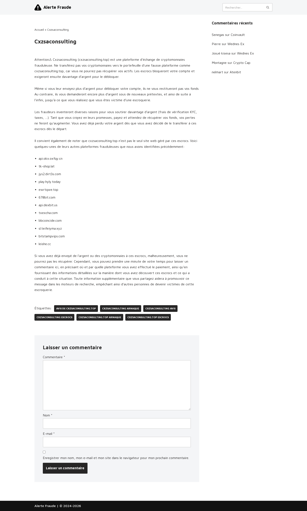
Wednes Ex (235, 44)
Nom (47, 415)
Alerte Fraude (45, 506)
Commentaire (54, 357)
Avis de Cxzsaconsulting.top (76, 308)
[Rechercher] (268, 7)
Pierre (216, 44)
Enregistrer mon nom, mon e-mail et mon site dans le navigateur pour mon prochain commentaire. (116, 458)
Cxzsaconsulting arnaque (120, 308)
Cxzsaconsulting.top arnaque (100, 317)
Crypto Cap (241, 63)
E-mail (49, 433)
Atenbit (235, 72)
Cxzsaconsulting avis (160, 308)
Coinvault (238, 35)
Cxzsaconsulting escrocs (54, 317)
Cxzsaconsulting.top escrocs (148, 317)
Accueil (39, 29)
